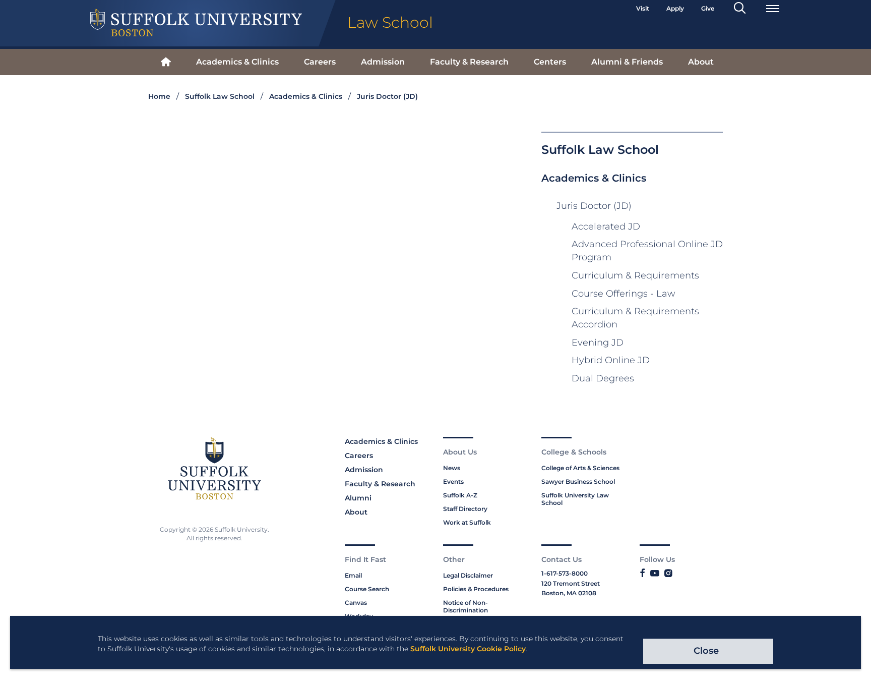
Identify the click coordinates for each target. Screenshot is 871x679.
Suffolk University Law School (575, 498)
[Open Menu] (773, 9)
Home (159, 96)
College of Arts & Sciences (580, 468)
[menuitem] (165, 62)
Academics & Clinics (237, 62)
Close (706, 650)
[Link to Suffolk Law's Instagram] (668, 574)
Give (707, 8)
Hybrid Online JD (611, 360)
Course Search (367, 589)
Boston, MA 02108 (568, 593)
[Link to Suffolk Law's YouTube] (654, 574)
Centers (550, 62)
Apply (675, 8)
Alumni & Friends (627, 62)
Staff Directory (465, 509)
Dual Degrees (603, 378)
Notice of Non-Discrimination (465, 606)
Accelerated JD (606, 226)
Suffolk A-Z (460, 495)
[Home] (165, 62)
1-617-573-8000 (564, 573)
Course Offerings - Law (623, 293)
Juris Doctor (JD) (387, 96)
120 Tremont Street (570, 583)
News (451, 468)
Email (353, 575)
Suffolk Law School (220, 96)
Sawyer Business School (578, 481)
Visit (642, 8)
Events (453, 481)
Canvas (356, 602)
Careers (320, 62)
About (701, 62)
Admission (383, 62)
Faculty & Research (469, 62)
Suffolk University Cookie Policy (468, 648)
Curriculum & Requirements (635, 275)
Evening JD (598, 342)
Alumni (358, 497)
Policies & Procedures (476, 589)
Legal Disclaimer (468, 575)
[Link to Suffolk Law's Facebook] (642, 574)
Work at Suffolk (467, 522)
